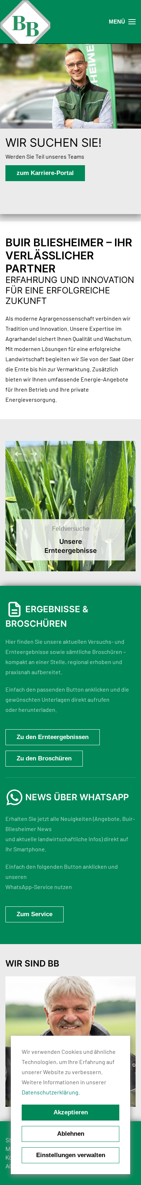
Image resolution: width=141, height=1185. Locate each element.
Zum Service (34, 914)
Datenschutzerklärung (50, 1092)
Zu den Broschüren (44, 758)
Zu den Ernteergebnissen (53, 737)
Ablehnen (70, 1133)
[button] (122, 21)
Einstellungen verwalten (70, 1155)
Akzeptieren (71, 1112)
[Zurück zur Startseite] (25, 25)
